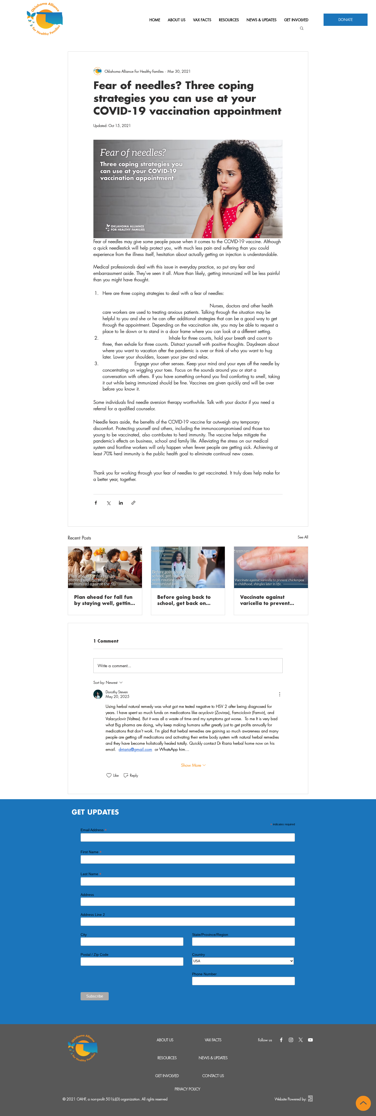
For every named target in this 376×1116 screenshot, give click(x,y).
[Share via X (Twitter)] (108, 502)
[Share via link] (133, 502)
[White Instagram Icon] (291, 1040)
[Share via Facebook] (95, 502)
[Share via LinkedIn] (120, 502)
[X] (301, 1040)
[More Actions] (280, 694)
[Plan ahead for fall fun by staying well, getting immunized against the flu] (105, 567)
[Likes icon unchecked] (109, 775)
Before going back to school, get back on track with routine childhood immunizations (184, 601)
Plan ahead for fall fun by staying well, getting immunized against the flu (104, 601)
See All (303, 537)
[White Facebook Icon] (281, 1040)
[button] (301, 28)
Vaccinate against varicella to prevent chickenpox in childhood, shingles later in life (265, 601)
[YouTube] (310, 1040)
